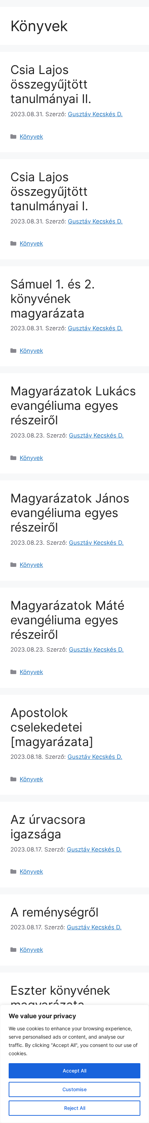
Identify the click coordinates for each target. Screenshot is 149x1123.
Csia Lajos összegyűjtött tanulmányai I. (49, 191)
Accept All (74, 1071)
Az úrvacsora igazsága (48, 826)
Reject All (74, 1108)
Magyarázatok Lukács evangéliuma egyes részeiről (73, 405)
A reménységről (54, 912)
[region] (74, 1064)
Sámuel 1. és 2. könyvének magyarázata (52, 298)
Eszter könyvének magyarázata (60, 997)
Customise (74, 1089)
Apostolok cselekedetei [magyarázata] (52, 727)
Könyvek (31, 136)
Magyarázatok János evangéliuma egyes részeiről (69, 512)
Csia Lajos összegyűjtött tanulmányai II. (50, 84)
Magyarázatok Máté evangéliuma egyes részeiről (67, 620)
